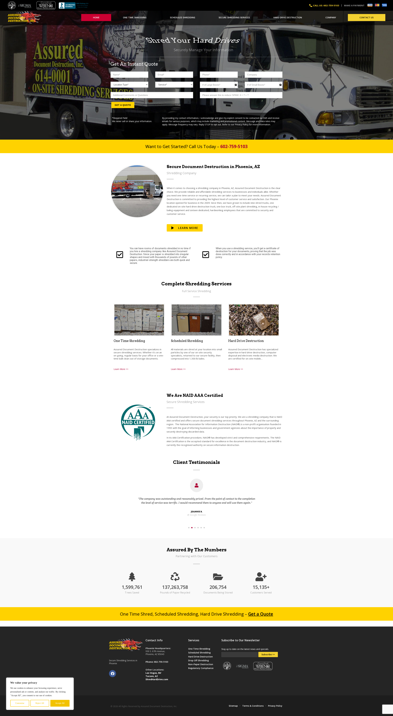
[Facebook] (112, 673)
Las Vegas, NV (153, 672)
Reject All (39, 703)
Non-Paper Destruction (200, 664)
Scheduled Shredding (182, 17)
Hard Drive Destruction (287, 17)
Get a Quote (123, 105)
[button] (188, 527)
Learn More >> (121, 369)
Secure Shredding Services (234, 17)
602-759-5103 (161, 661)
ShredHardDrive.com (157, 679)
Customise (19, 703)
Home (96, 17)
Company (330, 17)
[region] (40, 694)
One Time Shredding (134, 17)
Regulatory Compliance (200, 668)
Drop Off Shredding (198, 660)
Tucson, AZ (152, 676)
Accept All (59, 703)
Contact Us (367, 17)
